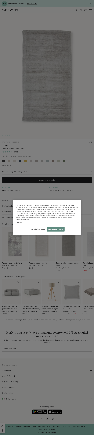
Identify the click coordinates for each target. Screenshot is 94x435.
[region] (47, 217)
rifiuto (49, 217)
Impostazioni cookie (38, 229)
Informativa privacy (22, 219)
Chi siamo (19, 222)
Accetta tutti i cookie (55, 229)
